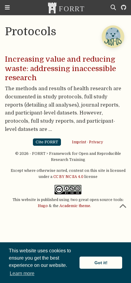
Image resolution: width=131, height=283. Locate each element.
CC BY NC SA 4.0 (68, 177)
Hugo (43, 206)
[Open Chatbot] (113, 36)
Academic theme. (75, 206)
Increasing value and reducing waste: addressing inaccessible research (60, 68)
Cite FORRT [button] (47, 142)
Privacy (96, 142)
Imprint (79, 142)
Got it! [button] (101, 262)
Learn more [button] (22, 273)
